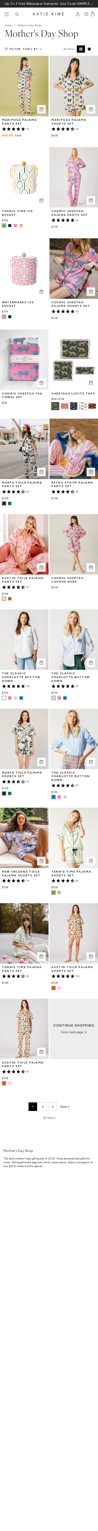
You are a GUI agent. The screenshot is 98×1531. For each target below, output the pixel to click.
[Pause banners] (92, 4)
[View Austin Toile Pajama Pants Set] (10, 599)
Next (63, 1107)
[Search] (17, 14)
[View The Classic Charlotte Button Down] (10, 698)
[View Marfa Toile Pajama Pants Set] (10, 503)
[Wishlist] (86, 14)
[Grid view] (81, 49)
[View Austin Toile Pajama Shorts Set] (59, 988)
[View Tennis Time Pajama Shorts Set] (59, 892)
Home (8, 25)
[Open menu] (6, 14)
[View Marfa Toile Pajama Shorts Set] (10, 793)
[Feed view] (89, 49)
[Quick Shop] (41, 109)
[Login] (78, 14)
